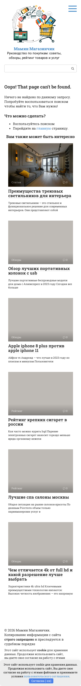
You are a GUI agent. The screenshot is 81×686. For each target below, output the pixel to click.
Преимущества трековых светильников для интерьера (39, 193)
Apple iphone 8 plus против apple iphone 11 (36, 348)
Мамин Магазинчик (34, 48)
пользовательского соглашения (46, 676)
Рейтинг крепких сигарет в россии (37, 422)
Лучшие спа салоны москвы (38, 497)
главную (44, 128)
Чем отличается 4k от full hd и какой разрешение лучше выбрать (40, 574)
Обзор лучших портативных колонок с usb (39, 271)
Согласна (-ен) (41, 681)
